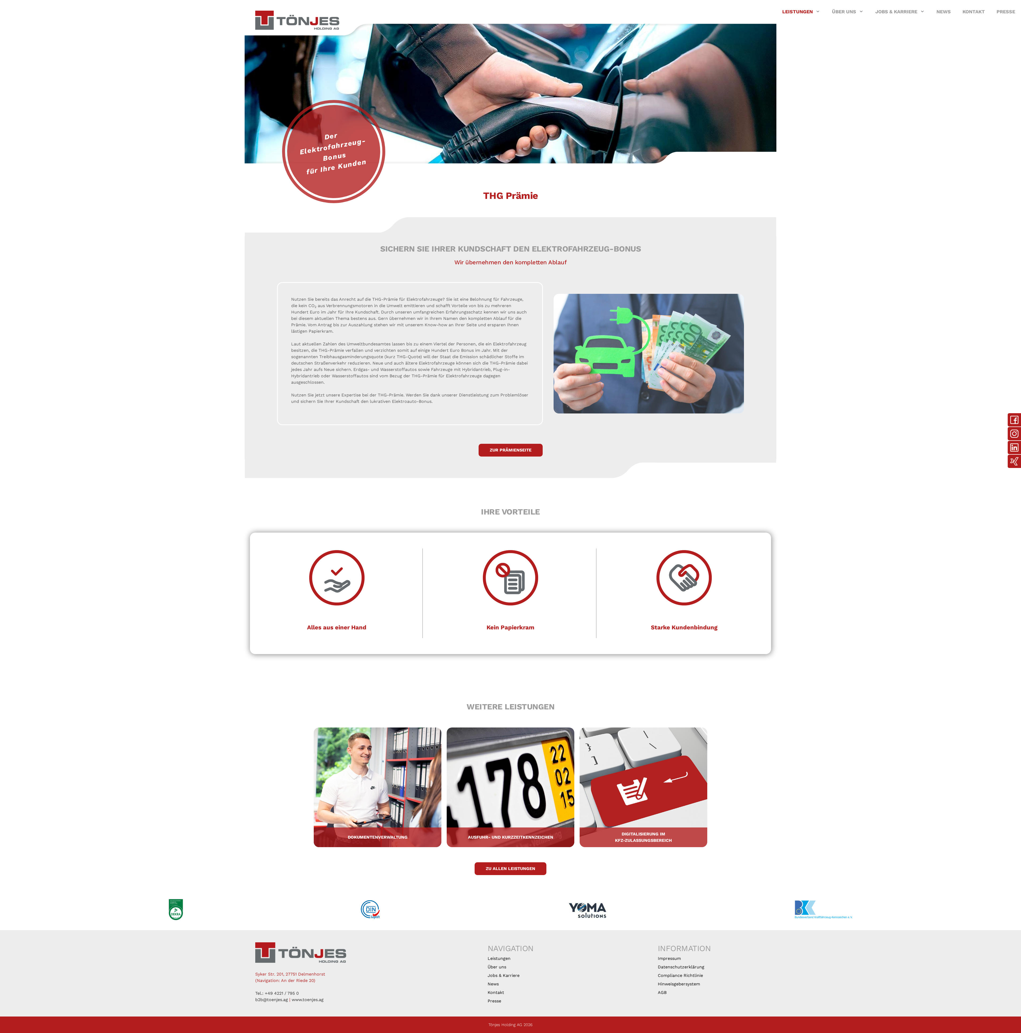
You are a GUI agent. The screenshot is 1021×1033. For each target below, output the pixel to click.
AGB (662, 992)
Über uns (844, 11)
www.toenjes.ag (308, 999)
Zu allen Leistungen (510, 868)
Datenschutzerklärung (681, 966)
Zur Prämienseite (511, 450)
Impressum (669, 958)
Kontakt (974, 11)
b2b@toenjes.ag (271, 999)
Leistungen (797, 11)
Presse (1006, 11)
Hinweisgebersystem (679, 983)
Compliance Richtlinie (680, 975)
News (943, 11)
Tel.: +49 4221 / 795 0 (277, 993)
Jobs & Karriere (896, 11)
